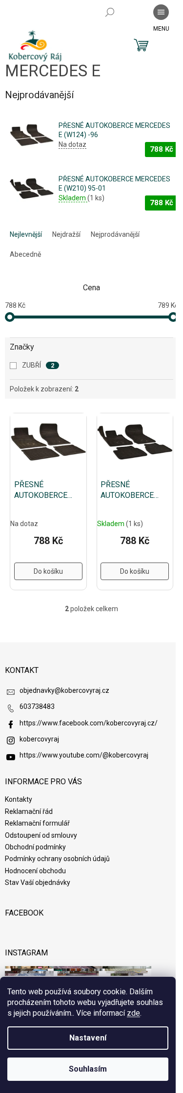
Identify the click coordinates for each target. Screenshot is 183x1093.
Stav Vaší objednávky (37, 882)
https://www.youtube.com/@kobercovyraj (84, 755)
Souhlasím (88, 1069)
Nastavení (87, 1037)
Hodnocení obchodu (35, 871)
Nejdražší (66, 234)
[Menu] (161, 12)
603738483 (37, 706)
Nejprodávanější (115, 234)
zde (133, 1013)
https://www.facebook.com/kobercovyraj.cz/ (89, 723)
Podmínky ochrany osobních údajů (57, 859)
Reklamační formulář (37, 823)
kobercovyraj (39, 739)
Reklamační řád (29, 811)
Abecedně (25, 254)
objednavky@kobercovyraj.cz (64, 690)
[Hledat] (110, 12)
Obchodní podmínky (35, 847)
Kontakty (18, 799)
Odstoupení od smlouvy (41, 835)
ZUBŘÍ (38, 365)
